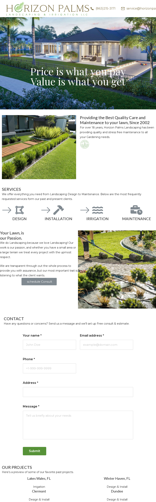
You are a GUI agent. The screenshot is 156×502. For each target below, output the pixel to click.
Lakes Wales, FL (39, 478)
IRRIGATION (97, 218)
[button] (39, 281)
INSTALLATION (58, 218)
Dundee (117, 491)
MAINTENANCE (136, 218)
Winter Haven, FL (117, 478)
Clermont (39, 491)
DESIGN (19, 218)
